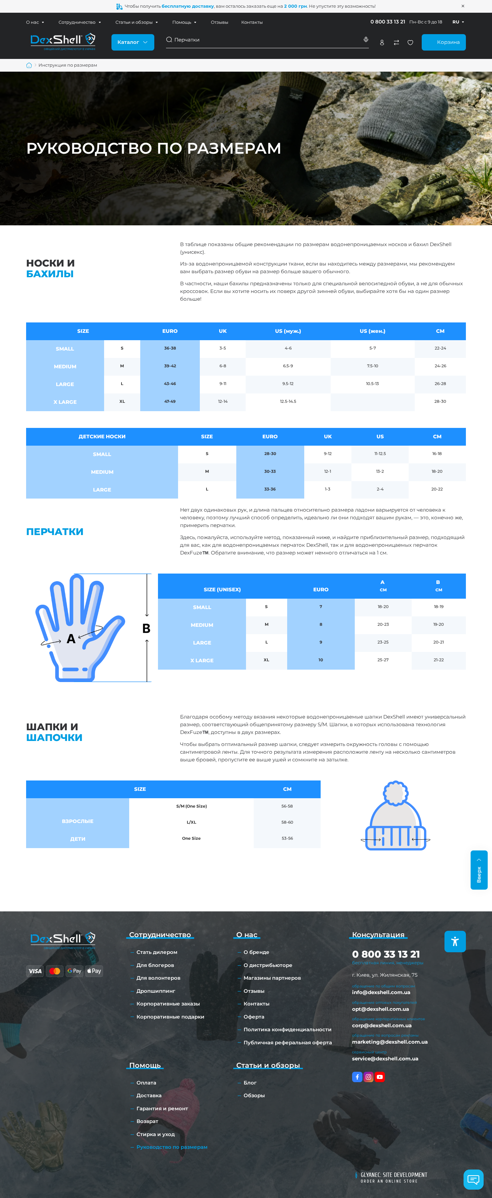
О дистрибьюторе (268, 965)
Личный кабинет (382, 43)
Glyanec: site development (394, 1175)
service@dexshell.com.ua (385, 1058)
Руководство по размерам (172, 1147)
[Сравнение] (396, 43)
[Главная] (29, 65)
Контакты (252, 22)
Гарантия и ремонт (162, 1108)
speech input (366, 39)
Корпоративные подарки (170, 1017)
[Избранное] (410, 43)
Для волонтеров (158, 978)
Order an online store (389, 1181)
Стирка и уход (156, 1134)
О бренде (256, 952)
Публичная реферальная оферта (288, 1042)
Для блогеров (155, 965)
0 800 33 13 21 (388, 21)
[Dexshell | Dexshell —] (63, 42)
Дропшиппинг (156, 991)
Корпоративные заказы (168, 1003)
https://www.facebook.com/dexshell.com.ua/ (357, 1077)
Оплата (146, 1082)
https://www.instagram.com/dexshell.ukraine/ (368, 1077)
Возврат (147, 1121)
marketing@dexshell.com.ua (390, 1042)
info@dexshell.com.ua (381, 992)
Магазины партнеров (272, 978)
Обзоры (254, 1095)
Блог (250, 1082)
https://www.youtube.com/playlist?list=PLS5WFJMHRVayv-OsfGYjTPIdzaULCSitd (380, 1077)
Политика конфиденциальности (288, 1029)
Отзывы (219, 22)
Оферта (254, 1017)
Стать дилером (157, 952)
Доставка (149, 1095)
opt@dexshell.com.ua (380, 1009)
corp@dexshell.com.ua (382, 1025)
